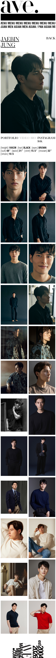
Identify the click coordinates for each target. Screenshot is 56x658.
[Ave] (19, 7)
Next (47, 85)
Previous (9, 85)
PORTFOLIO (9, 124)
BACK (50, 38)
